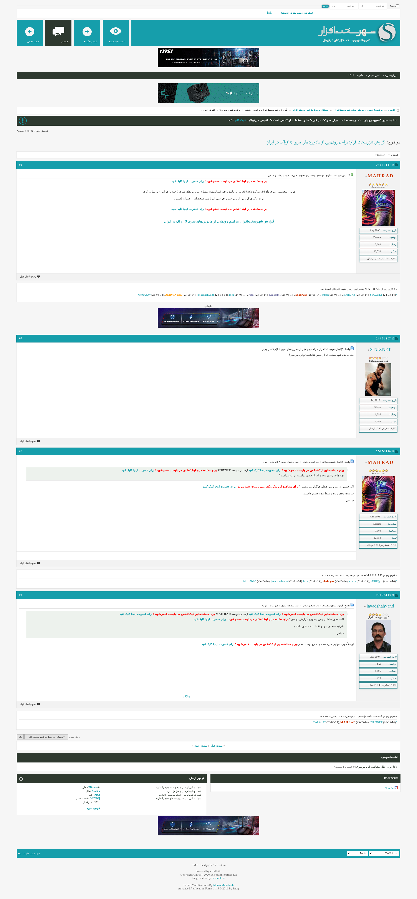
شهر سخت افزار (31, 853)
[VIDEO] (94, 798)
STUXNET (376, 294)
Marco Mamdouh (223, 885)
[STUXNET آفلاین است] (378, 395)
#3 (20, 451)
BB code (93, 787)
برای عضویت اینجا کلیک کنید (187, 181)
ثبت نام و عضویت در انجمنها (297, 13)
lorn (231, 294)
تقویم (360, 75)
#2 (20, 338)
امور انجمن (374, 75)
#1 (20, 164)
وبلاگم (186, 696)
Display (381, 154)
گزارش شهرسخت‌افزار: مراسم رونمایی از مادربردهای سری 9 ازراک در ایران (326, 142)
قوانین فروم (93, 808)
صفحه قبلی (216, 745)
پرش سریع (390, 75)
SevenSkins (218, 878)
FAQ (351, 75)
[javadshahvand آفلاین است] (378, 651)
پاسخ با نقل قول (28, 276)
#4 (20, 594)
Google (389, 788)
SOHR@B (349, 294)
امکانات (394, 154)
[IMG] (96, 794)
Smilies (96, 791)
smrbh (325, 294)
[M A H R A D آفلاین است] (378, 225)
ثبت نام (240, 120)
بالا (20, 736)
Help (269, 13)
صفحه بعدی (201, 745)
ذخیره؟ (393, 6)
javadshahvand (206, 294)
